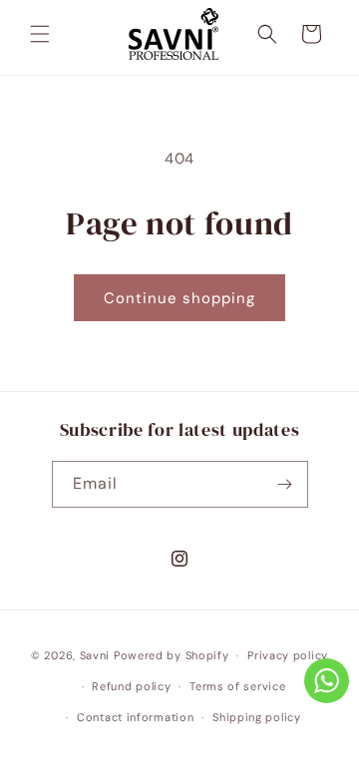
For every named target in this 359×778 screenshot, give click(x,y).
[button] (40, 34)
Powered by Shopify (171, 655)
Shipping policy (256, 717)
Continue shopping (179, 298)
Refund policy (131, 686)
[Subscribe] (285, 484)
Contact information (135, 717)
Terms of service (237, 686)
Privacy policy (287, 655)
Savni (95, 655)
